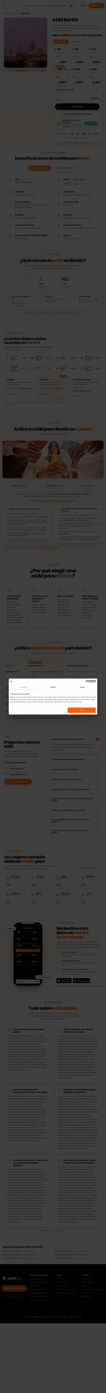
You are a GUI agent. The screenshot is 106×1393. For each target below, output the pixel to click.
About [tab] (82, 687)
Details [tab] (53, 687)
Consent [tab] (23, 687)
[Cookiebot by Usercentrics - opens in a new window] (87, 681)
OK (82, 710)
